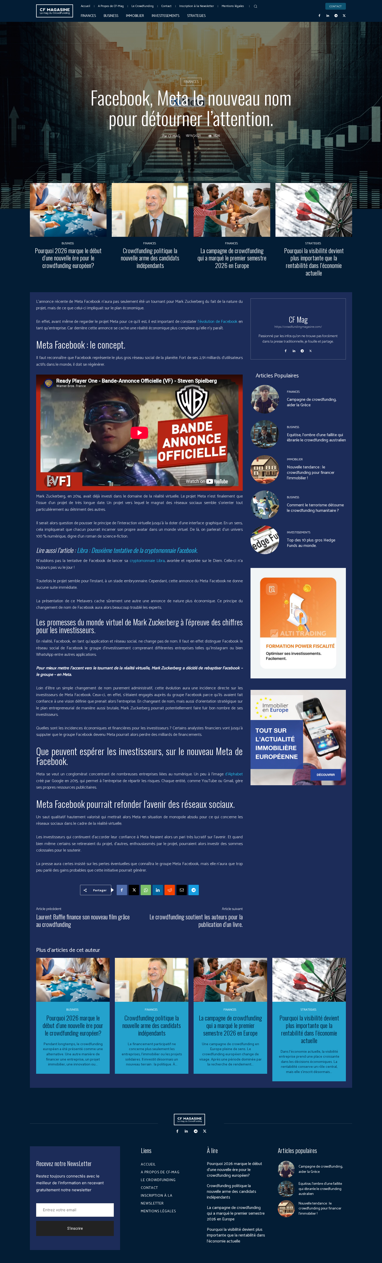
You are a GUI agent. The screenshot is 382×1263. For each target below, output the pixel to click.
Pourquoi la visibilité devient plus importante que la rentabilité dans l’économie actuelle (314, 261)
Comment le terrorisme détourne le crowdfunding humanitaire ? (315, 508)
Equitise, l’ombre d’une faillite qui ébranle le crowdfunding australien (316, 437)
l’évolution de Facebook (217, 321)
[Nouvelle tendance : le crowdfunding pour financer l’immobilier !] (265, 469)
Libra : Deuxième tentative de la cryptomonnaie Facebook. (137, 550)
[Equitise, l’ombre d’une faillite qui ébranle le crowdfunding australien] (265, 434)
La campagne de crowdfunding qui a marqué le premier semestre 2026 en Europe (231, 258)
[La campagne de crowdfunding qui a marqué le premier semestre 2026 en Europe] (232, 210)
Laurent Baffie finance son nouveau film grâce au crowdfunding (83, 920)
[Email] (181, 890)
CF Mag (174, 136)
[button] (255, 6)
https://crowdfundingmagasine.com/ (298, 326)
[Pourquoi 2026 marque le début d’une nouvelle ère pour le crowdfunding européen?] (68, 210)
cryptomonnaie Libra (147, 560)
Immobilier (295, 459)
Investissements (298, 532)
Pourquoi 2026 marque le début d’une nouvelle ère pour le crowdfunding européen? (68, 258)
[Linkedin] (328, 16)
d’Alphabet (234, 774)
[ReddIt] (169, 890)
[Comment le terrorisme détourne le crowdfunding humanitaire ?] (265, 504)
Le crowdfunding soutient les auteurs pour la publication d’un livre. (196, 920)
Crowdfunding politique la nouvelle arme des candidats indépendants (150, 258)
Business (68, 243)
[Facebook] (319, 16)
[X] (344, 16)
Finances (191, 82)
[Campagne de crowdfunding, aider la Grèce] (265, 399)
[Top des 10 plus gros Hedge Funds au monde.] (265, 540)
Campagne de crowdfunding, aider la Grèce (312, 402)
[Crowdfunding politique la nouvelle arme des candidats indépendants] (150, 210)
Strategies (313, 243)
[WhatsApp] (146, 890)
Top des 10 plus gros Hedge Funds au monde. (311, 543)
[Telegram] (336, 16)
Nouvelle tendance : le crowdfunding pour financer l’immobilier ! (310, 473)
